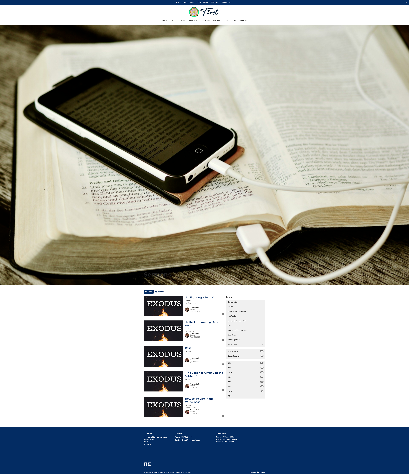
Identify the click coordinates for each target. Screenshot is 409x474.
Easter (230, 307)
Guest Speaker (245, 356)
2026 (245, 363)
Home (164, 21)
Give (227, 21)
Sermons (206, 21)
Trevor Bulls (245, 351)
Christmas (232, 335)
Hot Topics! (232, 316)
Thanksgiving (234, 340)
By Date (148, 292)
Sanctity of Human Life (237, 330)
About (173, 21)
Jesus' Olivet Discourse (237, 311)
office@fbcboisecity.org (190, 440)
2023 (245, 377)
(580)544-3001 (186, 437)
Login (190, 472)
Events (183, 21)
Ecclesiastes (233, 302)
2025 (245, 368)
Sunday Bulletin (239, 21)
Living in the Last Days (237, 321)
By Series (159, 292)
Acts (229, 326)
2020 (245, 391)
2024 (245, 372)
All (229, 396)
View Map (148, 444)
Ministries (194, 21)
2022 (245, 382)
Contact (217, 21)
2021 (245, 387)
